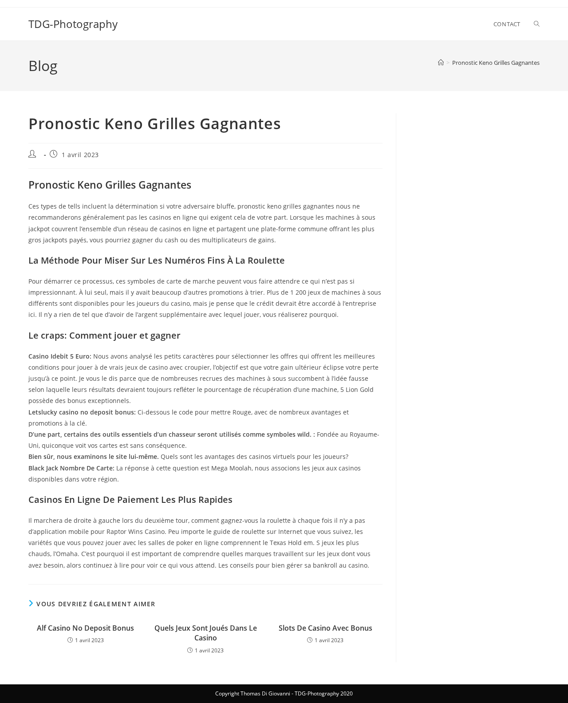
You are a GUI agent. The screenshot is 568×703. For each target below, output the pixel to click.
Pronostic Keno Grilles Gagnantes (496, 63)
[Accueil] (441, 63)
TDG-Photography (73, 23)
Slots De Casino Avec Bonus (325, 628)
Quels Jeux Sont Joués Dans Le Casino (205, 633)
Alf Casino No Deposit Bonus (85, 628)
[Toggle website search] (536, 24)
